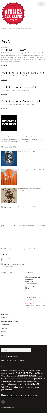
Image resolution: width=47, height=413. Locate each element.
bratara (11, 370)
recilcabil (14, 381)
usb (13, 390)
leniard (40, 376)
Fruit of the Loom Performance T (20, 101)
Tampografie (5, 324)
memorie (16, 378)
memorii (21, 378)
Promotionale (5, 314)
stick (21, 381)
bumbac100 (39, 370)
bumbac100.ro (29, 281)
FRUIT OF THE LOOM (13, 49)
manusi (12, 378)
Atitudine (27, 289)
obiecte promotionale (29, 378)
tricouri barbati (15, 387)
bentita (5, 370)
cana (6, 373)
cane (9, 373)
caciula (3, 373)
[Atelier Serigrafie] (13, 23)
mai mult (4, 66)
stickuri (24, 381)
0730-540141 (30, 303)
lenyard (3, 378)
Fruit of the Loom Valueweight (18, 87)
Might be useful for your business (22, 396)
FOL (16, 373)
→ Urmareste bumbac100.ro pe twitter (12, 360)
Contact (3, 335)
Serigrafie (4, 317)
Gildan (4, 375)
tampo (28, 381)
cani (11, 373)
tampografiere (7, 383)
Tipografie (4, 328)
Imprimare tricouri (26, 375)
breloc (29, 370)
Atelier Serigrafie (6, 407)
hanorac (10, 375)
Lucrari (3, 332)
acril (2, 370)
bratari (19, 370)
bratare (15, 370)
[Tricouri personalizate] (23, 264)
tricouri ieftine (27, 387)
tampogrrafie (16, 384)
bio (8, 370)
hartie (15, 376)
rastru (9, 380)
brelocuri (33, 370)
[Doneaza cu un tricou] (23, 259)
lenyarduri (7, 378)
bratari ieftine (24, 370)
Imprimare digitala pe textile (9, 321)
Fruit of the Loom (29, 373)
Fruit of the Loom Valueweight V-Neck (23, 72)
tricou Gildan (25, 383)
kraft (37, 376)
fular (42, 373)
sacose (18, 381)
